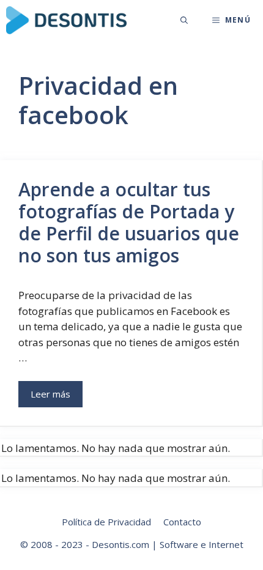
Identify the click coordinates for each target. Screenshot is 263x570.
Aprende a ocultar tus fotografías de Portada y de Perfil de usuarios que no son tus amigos (128, 222)
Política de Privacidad (106, 522)
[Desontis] (66, 20)
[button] (184, 20)
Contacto (182, 522)
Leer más (50, 394)
